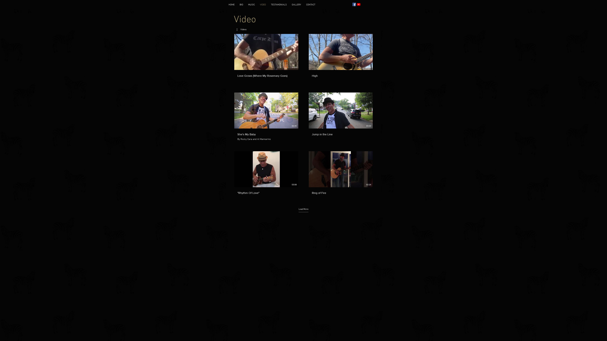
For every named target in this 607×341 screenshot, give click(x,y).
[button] (242, 29)
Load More (303, 209)
